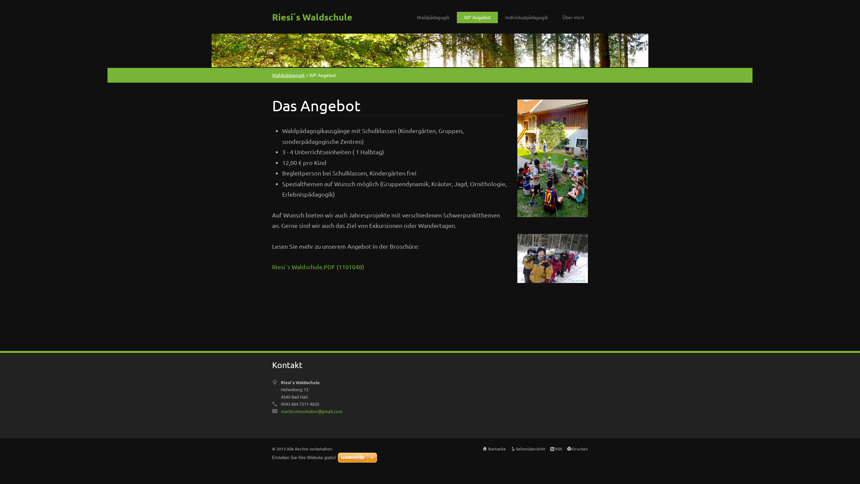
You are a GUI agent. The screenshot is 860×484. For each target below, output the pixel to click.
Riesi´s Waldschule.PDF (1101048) (318, 266)
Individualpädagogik (526, 17)
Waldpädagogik (433, 17)
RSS (558, 448)
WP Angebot (477, 17)
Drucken (580, 448)
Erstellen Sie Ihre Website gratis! (304, 457)
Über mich (573, 17)
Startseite (497, 448)
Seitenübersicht (530, 448)
